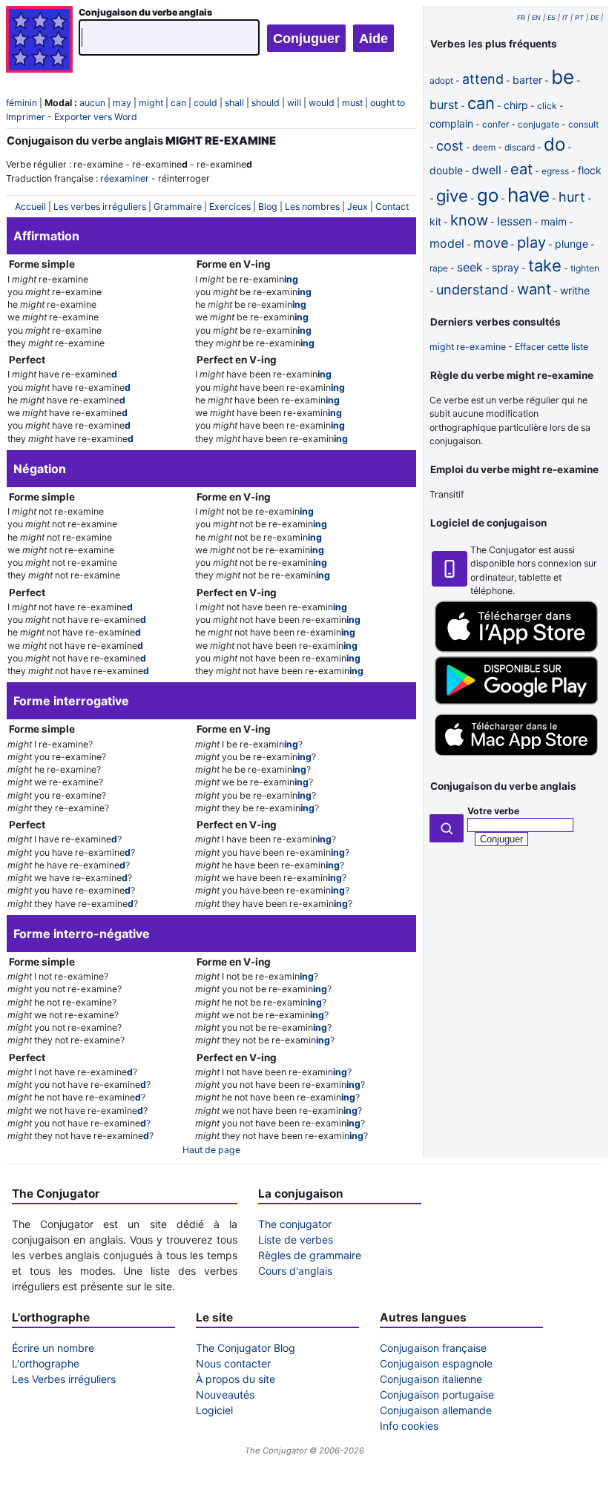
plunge (571, 243)
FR (521, 17)
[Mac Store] (516, 757)
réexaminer (124, 178)
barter (527, 79)
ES (551, 17)
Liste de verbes (295, 1239)
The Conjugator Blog (245, 1347)
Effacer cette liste (551, 346)
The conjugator (295, 1224)
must (352, 102)
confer (495, 124)
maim (554, 221)
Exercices (230, 206)
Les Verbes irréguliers (64, 1379)
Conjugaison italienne (431, 1379)
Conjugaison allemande (436, 1410)
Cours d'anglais (295, 1270)
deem (484, 147)
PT (579, 17)
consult (583, 124)
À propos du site (235, 1379)
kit (435, 221)
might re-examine (467, 346)
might (151, 102)
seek (470, 267)
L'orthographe (45, 1363)
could (205, 102)
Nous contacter (233, 1363)
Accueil (30, 206)
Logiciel (214, 1410)
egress (555, 170)
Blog (267, 206)
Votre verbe (493, 810)
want (534, 289)
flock (590, 170)
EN (536, 17)
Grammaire (178, 206)
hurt (572, 197)
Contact (392, 206)
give (452, 195)
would (322, 102)
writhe (575, 290)
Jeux (357, 206)
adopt (441, 80)
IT (565, 17)
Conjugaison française (433, 1347)
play (531, 242)
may (122, 102)
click (547, 105)
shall (234, 102)
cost (450, 146)
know (469, 220)
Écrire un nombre (53, 1347)
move (490, 243)
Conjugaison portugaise (437, 1394)
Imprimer (25, 116)
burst (443, 104)
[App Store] (516, 649)
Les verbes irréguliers (99, 206)
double (446, 170)
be (562, 76)
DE (594, 17)
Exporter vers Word (95, 116)
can (178, 102)
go (487, 195)
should (265, 102)
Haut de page (211, 1149)
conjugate (538, 124)
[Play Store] (516, 701)
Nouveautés (225, 1394)
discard (519, 147)
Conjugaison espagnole (436, 1363)
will (294, 102)
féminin (21, 102)
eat (521, 169)
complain (451, 123)
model (446, 243)
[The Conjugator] (39, 41)
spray (505, 267)
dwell (486, 169)
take (545, 265)
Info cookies (409, 1425)
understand (472, 289)
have (528, 194)
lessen (514, 221)
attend (483, 79)
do (554, 144)
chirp (516, 105)
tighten (584, 268)
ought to (387, 102)
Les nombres (312, 206)
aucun (92, 102)
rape (438, 268)
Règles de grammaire (309, 1255)
